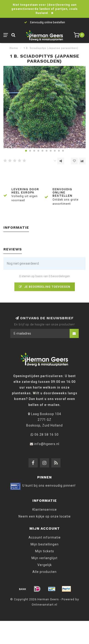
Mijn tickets (44, 551)
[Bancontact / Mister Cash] (52, 588)
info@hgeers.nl (46, 444)
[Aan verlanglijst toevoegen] (74, 161)
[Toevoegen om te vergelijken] (82, 161)
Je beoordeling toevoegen (46, 286)
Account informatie (45, 537)
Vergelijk (44, 565)
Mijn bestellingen (45, 544)
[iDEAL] (37, 588)
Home (14, 48)
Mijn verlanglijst (44, 558)
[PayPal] (66, 588)
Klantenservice (44, 509)
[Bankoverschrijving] (22, 588)
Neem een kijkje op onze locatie (44, 516)
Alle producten (44, 572)
